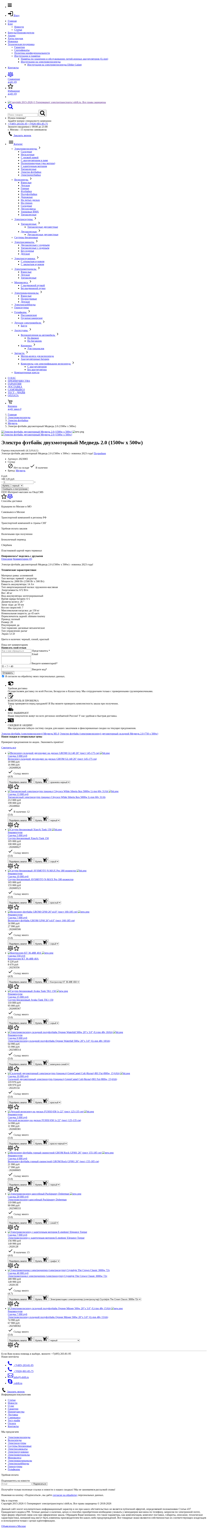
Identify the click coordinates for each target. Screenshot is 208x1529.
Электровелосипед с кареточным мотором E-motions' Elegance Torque (46, 1237)
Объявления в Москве (13, 1526)
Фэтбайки (26, 191)
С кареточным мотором (34, 166)
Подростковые (29, 298)
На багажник (34, 341)
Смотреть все (8, 747)
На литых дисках (30, 200)
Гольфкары (20, 312)
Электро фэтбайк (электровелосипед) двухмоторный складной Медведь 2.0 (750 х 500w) (109, 733)
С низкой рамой (30, 157)
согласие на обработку (65, 1495)
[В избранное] (4, 498)
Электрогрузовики (25, 258)
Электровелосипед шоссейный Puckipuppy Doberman (37, 1199)
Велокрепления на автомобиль (38, 335)
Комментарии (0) (22, 559)
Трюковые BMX (30, 211)
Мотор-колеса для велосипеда (37, 356)
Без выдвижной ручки (33, 288)
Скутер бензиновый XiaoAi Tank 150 (28, 838)
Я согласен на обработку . (35, 676)
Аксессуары (21, 330)
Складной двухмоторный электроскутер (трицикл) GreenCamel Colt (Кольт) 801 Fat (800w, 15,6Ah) (62, 1079)
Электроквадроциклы (26, 293)
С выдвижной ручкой (33, 285)
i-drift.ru (17, 1383)
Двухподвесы (28, 208)
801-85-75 (38, 123)
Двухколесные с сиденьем (35, 245)
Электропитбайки (31, 175)
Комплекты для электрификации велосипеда (46, 363)
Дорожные (27, 197)
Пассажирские (29, 315)
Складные (26, 151)
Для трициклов (35, 348)
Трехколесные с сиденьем (35, 248)
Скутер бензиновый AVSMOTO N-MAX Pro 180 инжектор (40, 879)
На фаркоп (33, 338)
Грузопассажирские (32, 318)
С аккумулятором (37, 366)
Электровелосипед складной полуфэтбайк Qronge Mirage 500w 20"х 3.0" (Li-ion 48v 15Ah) (58, 1317)
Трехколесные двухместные (42, 227)
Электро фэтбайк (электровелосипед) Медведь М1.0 (30, 733)
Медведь (12, 423)
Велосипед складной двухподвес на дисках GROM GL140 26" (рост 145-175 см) (52, 759)
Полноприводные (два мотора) (38, 163)
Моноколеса (21, 282)
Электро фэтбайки (31, 172)
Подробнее (100, 453)
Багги (24, 325)
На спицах (26, 203)
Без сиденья (27, 250)
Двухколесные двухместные (42, 234)
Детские (25, 185)
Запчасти (19, 353)
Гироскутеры (21, 307)
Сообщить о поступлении (15, 489)
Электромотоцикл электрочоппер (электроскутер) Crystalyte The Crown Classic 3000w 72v (57, 1276)
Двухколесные (29, 231)
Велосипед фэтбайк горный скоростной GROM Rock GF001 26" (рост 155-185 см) (53, 1161)
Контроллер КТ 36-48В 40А (23, 958)
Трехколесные (28, 169)
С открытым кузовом (32, 261)
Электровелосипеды (26, 148)
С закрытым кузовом (32, 264)
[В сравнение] (10, 498)
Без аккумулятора (37, 369)
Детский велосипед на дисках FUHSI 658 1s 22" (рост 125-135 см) (44, 1120)
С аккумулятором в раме (34, 160)
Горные (25, 188)
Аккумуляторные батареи (35, 359)
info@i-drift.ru (21, 1377)
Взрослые (26, 182)
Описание (7, 559)
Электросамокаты (24, 242)
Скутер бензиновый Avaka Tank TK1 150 (30, 999)
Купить (6, 485)
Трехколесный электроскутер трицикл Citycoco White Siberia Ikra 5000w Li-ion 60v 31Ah (56, 797)
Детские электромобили (28, 322)
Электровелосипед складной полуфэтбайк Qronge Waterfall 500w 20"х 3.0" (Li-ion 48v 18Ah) (59, 1041)
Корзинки (26, 345)
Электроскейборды (25, 304)
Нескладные (27, 154)
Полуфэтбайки (29, 194)
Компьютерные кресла (26, 372)
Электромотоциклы (25, 269)
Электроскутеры (23, 219)
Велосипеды (21, 179)
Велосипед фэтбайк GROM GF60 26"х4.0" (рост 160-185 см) (41, 920)
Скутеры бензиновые (26, 237)
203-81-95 (17, 123)
